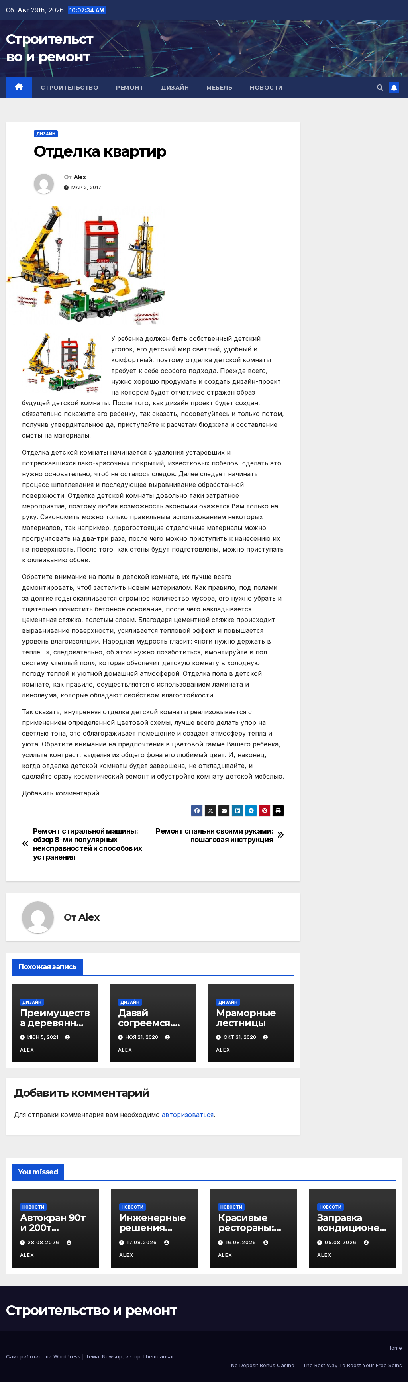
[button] (380, 88)
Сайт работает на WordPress (44, 1356)
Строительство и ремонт (91, 1310)
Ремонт (129, 87)
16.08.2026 (242, 1242)
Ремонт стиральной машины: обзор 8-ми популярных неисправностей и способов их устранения (87, 844)
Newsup (112, 1356)
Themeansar (158, 1356)
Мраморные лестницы (246, 1018)
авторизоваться (188, 1115)
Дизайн (175, 87)
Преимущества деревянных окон (55, 1022)
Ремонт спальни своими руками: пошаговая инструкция (214, 835)
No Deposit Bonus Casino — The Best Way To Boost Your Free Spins (316, 1365)
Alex (80, 177)
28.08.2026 (44, 1242)
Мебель (219, 87)
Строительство (70, 87)
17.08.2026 (143, 1242)
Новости (266, 87)
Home (395, 1348)
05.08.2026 (341, 1242)
